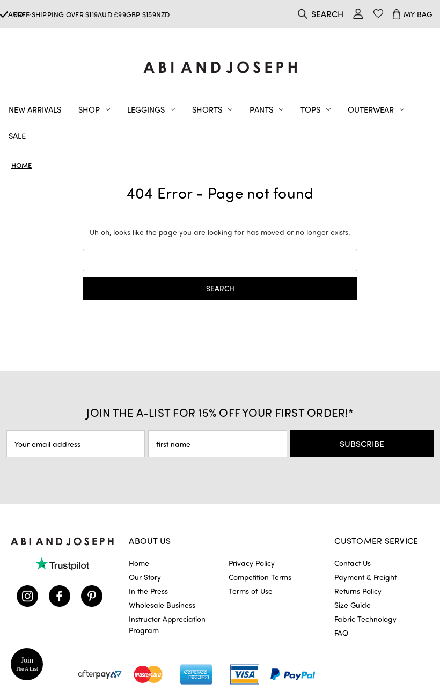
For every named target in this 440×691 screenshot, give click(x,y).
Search (327, 13)
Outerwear (371, 109)
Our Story (145, 577)
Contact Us (352, 563)
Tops (310, 109)
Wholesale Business (162, 605)
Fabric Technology (365, 619)
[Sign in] (357, 13)
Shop (89, 109)
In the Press (148, 591)
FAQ (341, 633)
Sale (17, 135)
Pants (261, 109)
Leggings (146, 109)
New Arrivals (35, 109)
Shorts (207, 109)
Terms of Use (251, 591)
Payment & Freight (365, 577)
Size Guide (352, 605)
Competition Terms (260, 577)
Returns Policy (358, 591)
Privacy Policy (252, 563)
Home (139, 563)
